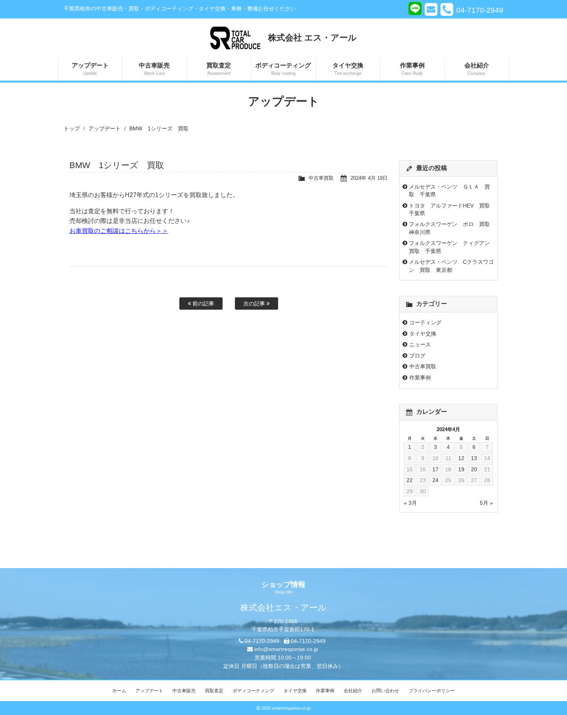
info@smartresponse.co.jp (286, 649)
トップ (72, 128)
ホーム (119, 690)
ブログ (417, 355)
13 (474, 458)
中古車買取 (321, 178)
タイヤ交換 (347, 68)
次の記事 (255, 303)
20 (474, 469)
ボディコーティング (283, 68)
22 (410, 480)
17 (435, 469)
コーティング (425, 322)
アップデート (90, 68)
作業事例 (412, 68)
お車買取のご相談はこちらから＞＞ (118, 231)
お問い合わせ (385, 690)
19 (461, 469)
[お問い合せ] (431, 9)
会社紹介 (476, 68)
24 (435, 480)
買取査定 (218, 68)
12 (461, 458)
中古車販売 (154, 68)
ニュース (420, 344)
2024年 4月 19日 (369, 178)
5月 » (486, 503)
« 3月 (410, 503)
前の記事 (202, 303)
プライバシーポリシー (431, 690)
